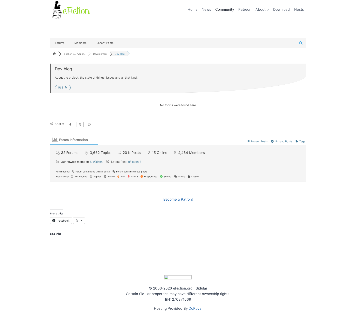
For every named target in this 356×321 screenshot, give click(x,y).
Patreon (244, 9)
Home (193, 9)
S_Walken (96, 161)
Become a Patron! (178, 199)
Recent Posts (105, 42)
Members (80, 42)
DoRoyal (195, 308)
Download (281, 9)
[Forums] (54, 53)
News (206, 9)
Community (224, 9)
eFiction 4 (134, 161)
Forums (59, 42)
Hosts (299, 9)
